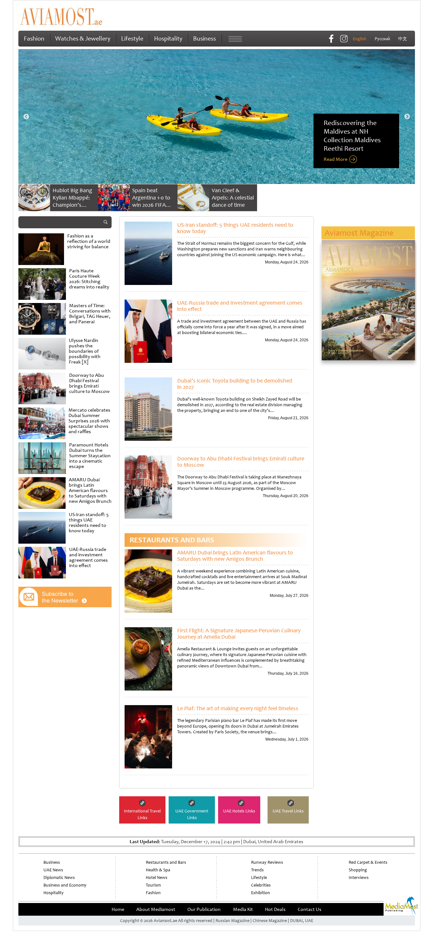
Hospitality (168, 38)
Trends (257, 870)
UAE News (53, 870)
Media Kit (243, 909)
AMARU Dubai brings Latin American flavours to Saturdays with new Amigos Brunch (235, 555)
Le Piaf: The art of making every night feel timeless (237, 708)
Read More (335, 159)
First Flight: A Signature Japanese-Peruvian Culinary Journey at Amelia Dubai (239, 633)
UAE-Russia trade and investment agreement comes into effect (239, 306)
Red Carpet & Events (368, 862)
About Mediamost (155, 909)
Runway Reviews (267, 862)
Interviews (359, 877)
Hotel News (156, 877)
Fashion (34, 38)
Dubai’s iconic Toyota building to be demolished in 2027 (234, 383)
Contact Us (309, 909)
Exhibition (260, 892)
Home (118, 909)
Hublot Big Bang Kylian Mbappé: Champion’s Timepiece (72, 201)
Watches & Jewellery (82, 38)
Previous (26, 117)
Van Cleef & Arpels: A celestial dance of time (233, 197)
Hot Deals (275, 909)
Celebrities (261, 885)
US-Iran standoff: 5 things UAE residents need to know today (235, 228)
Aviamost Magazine (359, 233)
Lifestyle (132, 38)
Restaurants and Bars (166, 862)
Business (204, 38)
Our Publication (204, 909)
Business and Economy (65, 885)
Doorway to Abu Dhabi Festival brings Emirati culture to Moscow (240, 461)
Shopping (358, 870)
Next (407, 117)
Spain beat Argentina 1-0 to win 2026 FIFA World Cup (151, 201)
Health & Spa (158, 870)
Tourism (153, 885)
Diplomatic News (59, 877)
